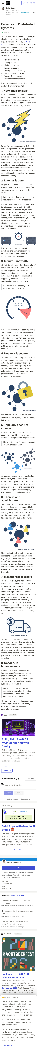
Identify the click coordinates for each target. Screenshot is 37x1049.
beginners (6, 32)
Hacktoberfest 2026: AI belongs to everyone (15, 976)
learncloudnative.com (25, 12)
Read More (7, 771)
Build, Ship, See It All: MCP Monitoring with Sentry (15, 743)
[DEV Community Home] (8, 3)
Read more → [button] (18, 850)
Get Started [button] (8, 1045)
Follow (18, 868)
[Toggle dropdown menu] (34, 715)
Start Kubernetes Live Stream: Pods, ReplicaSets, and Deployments (15, 924)
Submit (8, 793)
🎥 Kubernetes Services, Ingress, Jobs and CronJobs (17, 913)
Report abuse (25, 799)
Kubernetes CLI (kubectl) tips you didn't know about (17, 903)
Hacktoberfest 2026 (9, 988)
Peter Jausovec (12, 8)
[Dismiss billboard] (34, 997)
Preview (19, 793)
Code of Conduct (12, 799)
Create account (29, 3)
